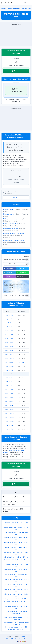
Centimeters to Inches (10, 229)
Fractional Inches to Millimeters (13, 233)
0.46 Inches (9, 346)
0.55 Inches (9, 382)
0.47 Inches (9, 350)
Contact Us (22, 639)
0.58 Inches (9, 393)
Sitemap (23, 636)
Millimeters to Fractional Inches (13, 240)
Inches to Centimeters (10, 224)
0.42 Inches (9, 331)
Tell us (15, 197)
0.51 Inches (9, 366)
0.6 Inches (9, 401)
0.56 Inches (9, 386)
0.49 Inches (9, 358)
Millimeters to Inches (10, 219)
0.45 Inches (9, 342)
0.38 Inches (9, 315)
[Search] (25, 3)
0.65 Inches (9, 421)
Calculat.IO (10, 636)
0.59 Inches (9, 397)
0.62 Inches (9, 409)
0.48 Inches (9, 354)
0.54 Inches (9, 378)
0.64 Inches (9, 417)
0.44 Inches (9, 338)
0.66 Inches (9, 425)
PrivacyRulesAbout (12, 639)
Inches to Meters (8, 209)
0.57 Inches (9, 390)
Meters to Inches (8, 214)
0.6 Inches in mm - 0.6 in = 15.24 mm (16, 599)
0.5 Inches (9, 362)
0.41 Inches (9, 327)
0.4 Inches (9, 323)
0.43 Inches (9, 334)
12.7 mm (21, 362)
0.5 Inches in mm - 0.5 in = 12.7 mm (16, 557)
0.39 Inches (9, 319)
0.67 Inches (9, 429)
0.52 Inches (9, 370)
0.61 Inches (9, 405)
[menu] (29, 2)
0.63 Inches (9, 413)
